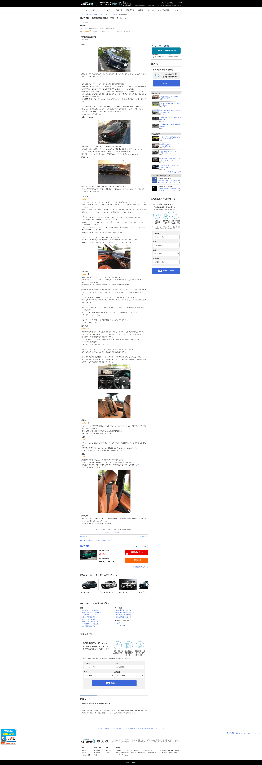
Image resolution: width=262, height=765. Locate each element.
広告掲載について (151, 752)
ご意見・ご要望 (172, 752)
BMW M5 (84, 546)
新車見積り (130, 10)
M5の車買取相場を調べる (140, 567)
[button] (141, 546)
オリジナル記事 (163, 10)
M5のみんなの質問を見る (90, 621)
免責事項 (177, 750)
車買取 (140, 10)
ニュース (151, 10)
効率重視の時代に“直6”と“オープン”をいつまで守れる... (169, 146)
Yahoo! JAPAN (178, 3)
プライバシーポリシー (146, 750)
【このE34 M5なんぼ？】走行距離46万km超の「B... (170, 126)
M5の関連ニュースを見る (90, 624)
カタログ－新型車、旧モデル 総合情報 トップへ (112, 728)
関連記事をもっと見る (174, 172)
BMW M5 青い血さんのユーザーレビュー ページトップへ (244, 733)
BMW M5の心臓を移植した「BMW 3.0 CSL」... (169, 105)
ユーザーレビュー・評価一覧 (110, 14)
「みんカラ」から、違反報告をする (114, 532)
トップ (85, 10)
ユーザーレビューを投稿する (165, 50)
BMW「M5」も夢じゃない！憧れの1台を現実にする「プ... (169, 112)
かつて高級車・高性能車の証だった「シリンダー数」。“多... (170, 160)
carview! (82, 14)
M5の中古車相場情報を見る (125, 612)
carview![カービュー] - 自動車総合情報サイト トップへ (147, 728)
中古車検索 (118, 10)
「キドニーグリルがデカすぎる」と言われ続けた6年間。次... (170, 138)
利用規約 (170, 750)
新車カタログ (89, 14)
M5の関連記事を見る (88, 626)
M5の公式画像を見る (88, 617)
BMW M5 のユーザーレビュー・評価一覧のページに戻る (95, 540)
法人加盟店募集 (162, 752)
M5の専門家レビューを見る (91, 615)
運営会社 (129, 750)
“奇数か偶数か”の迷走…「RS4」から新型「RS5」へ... (169, 153)
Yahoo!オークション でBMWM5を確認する (96, 703)
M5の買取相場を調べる (123, 617)
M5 (101, 14)
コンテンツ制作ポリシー (122, 752)
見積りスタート (116, 683)
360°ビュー (95, 10)
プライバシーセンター (160, 750)
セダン (119, 623)
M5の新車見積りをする (123, 615)
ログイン (164, 3)
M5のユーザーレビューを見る (91, 612)
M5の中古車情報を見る (123, 610)
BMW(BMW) (96, 14)
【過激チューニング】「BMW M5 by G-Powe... (170, 119)
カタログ (107, 10)
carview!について (120, 750)
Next (148, 584)
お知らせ (136, 750)
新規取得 (170, 3)
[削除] (16, 729)
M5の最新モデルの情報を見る (91, 610)
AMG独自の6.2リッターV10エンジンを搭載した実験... (169, 98)
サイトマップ (141, 752)
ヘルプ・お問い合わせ (122, 755)
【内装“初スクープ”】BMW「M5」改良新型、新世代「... (169, 167)
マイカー (176, 10)
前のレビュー (85, 536)
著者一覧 (133, 752)
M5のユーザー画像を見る (90, 619)
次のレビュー (143, 536)
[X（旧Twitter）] (102, 741)
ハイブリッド (121, 625)
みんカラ (108, 752)
